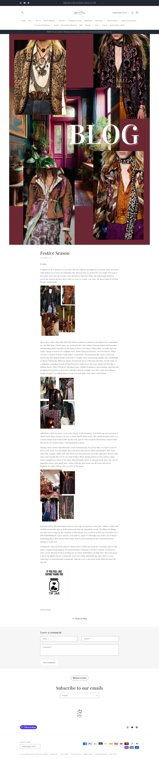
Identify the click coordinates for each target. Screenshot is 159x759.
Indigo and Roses (30, 754)
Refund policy (54, 754)
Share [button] (44, 264)
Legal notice (113, 754)
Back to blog (81, 618)
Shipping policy (88, 754)
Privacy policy (65, 754)
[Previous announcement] (56, 3)
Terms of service (76, 754)
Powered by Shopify (42, 754)
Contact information (101, 754)
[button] (22, 12)
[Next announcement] (102, 3)
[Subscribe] (96, 695)
